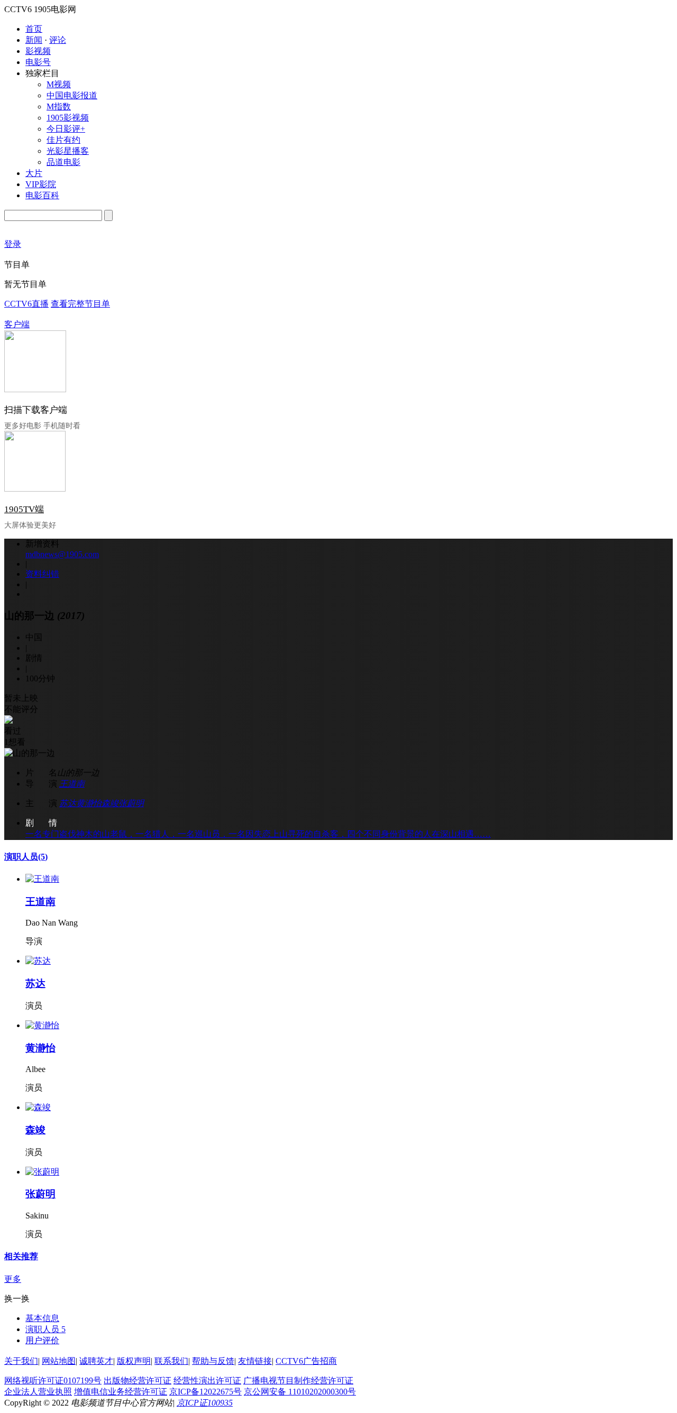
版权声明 (134, 1360)
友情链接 (255, 1360)
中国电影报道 (72, 95)
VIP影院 (40, 184)
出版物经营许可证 (137, 1380)
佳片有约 (63, 139)
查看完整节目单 (80, 303)
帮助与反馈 (213, 1360)
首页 (33, 28)
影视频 (38, 51)
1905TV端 (24, 509)
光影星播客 (68, 150)
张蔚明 (131, 803)
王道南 (72, 783)
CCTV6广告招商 (306, 1360)
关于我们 (21, 1360)
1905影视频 (68, 117)
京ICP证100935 (205, 1402)
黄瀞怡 (89, 803)
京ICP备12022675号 (205, 1391)
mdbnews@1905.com (62, 554)
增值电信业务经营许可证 (120, 1391)
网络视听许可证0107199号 (53, 1380)
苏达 (67, 803)
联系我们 (171, 1360)
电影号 (38, 62)
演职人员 (26, 856)
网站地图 (59, 1360)
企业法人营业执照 (38, 1391)
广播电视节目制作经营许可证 (298, 1380)
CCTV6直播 (26, 303)
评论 (57, 39)
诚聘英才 (96, 1360)
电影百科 (42, 195)
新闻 (33, 39)
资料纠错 (42, 573)
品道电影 (63, 162)
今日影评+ (66, 128)
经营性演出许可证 (207, 1380)
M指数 (59, 106)
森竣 (110, 803)
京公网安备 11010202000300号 (300, 1391)
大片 (33, 173)
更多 (12, 1279)
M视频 (59, 84)
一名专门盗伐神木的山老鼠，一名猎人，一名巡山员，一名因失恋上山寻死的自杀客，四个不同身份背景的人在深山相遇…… (258, 833)
